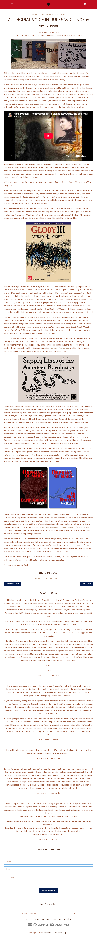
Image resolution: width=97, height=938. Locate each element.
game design (45, 35)
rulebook (53, 35)
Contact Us (46, 919)
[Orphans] (48, 509)
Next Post (86, 584)
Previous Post (12, 584)
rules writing (61, 35)
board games (34, 35)
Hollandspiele (47, 933)
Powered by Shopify (61, 933)
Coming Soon (57, 919)
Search (37, 919)
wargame (80, 35)
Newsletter (68, 919)
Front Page (29, 919)
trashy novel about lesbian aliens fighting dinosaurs (53, 527)
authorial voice (23, 35)
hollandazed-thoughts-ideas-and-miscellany (48, 14)
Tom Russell (71, 35)
